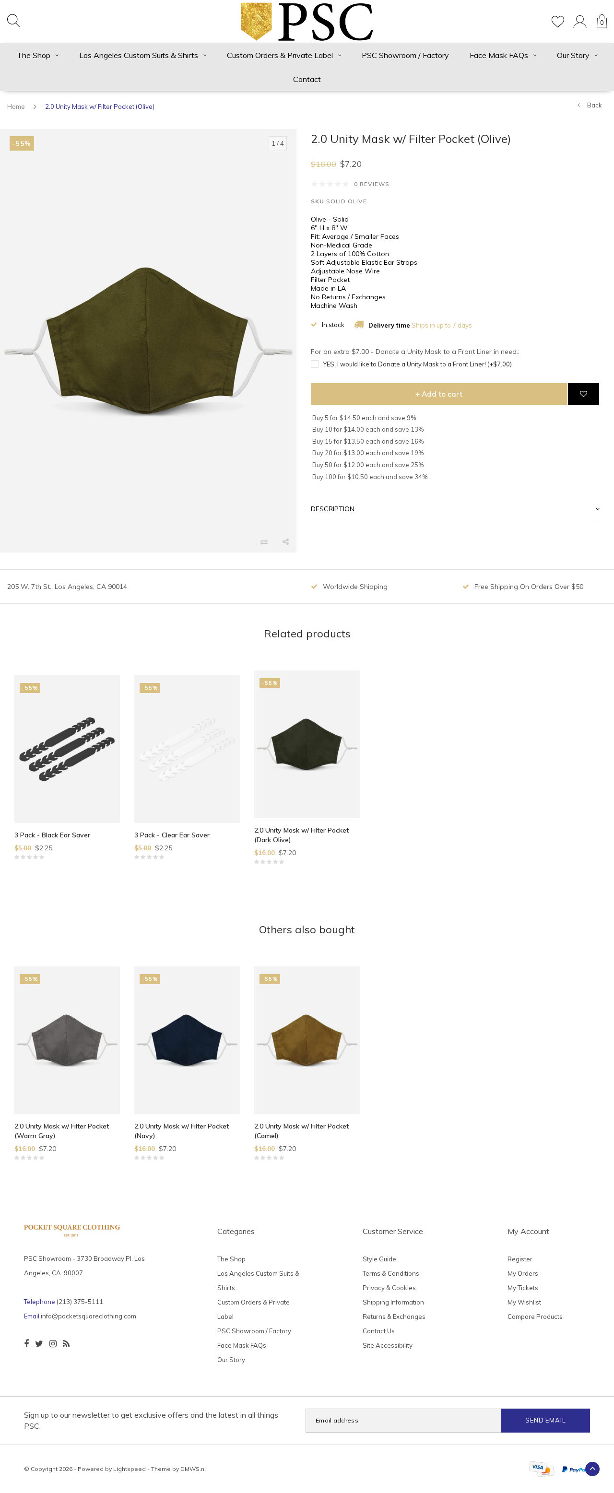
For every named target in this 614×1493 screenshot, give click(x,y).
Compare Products (535, 1316)
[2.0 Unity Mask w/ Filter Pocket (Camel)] (307, 1040)
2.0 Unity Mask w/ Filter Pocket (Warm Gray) (61, 1131)
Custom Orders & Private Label (280, 55)
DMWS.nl (193, 1468)
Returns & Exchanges (394, 1316)
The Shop (33, 55)
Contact (307, 79)
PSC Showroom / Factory (405, 55)
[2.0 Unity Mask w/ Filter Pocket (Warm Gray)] (67, 1040)
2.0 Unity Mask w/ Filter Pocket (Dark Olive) (301, 835)
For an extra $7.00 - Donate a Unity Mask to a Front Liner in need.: (415, 351)
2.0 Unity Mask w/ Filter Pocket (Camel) (301, 1131)
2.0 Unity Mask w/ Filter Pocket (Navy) (181, 1131)
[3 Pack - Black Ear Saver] (67, 749)
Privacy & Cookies (389, 1288)
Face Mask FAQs (499, 55)
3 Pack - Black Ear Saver (52, 835)
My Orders (523, 1273)
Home (16, 106)
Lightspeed (129, 1468)
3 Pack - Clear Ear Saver (172, 835)
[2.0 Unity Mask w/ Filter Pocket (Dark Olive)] (307, 744)
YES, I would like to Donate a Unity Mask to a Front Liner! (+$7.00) (417, 364)
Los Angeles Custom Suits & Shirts (138, 55)
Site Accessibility (388, 1345)
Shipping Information (393, 1302)
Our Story (573, 55)
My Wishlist (524, 1302)
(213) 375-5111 (80, 1301)
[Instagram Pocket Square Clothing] (53, 1344)
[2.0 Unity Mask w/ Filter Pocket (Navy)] (187, 1040)
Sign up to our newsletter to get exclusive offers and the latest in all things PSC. (151, 1420)
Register (520, 1259)
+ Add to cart (438, 394)
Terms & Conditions (391, 1273)
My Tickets (523, 1288)
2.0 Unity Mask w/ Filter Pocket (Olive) (99, 106)
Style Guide (379, 1259)
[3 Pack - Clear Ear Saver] (187, 749)
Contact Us (379, 1331)
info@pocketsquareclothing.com (88, 1316)
